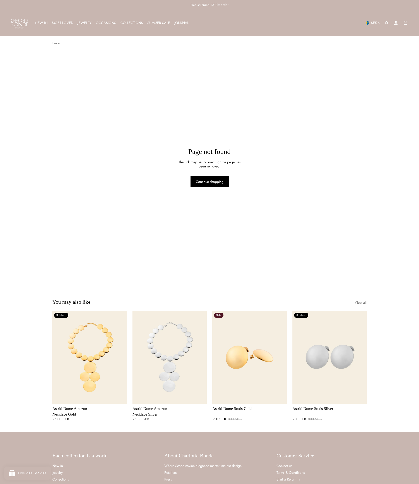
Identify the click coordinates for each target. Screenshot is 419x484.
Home (56, 43)
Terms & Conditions (290, 472)
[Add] (200, 397)
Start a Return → (288, 479)
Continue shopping (209, 181)
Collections (60, 479)
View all (361, 302)
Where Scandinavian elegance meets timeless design (203, 465)
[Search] (387, 23)
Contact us (284, 465)
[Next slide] (120, 357)
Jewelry (57, 472)
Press (168, 479)
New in (57, 465)
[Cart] (405, 23)
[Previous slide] (58, 357)
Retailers (170, 472)
